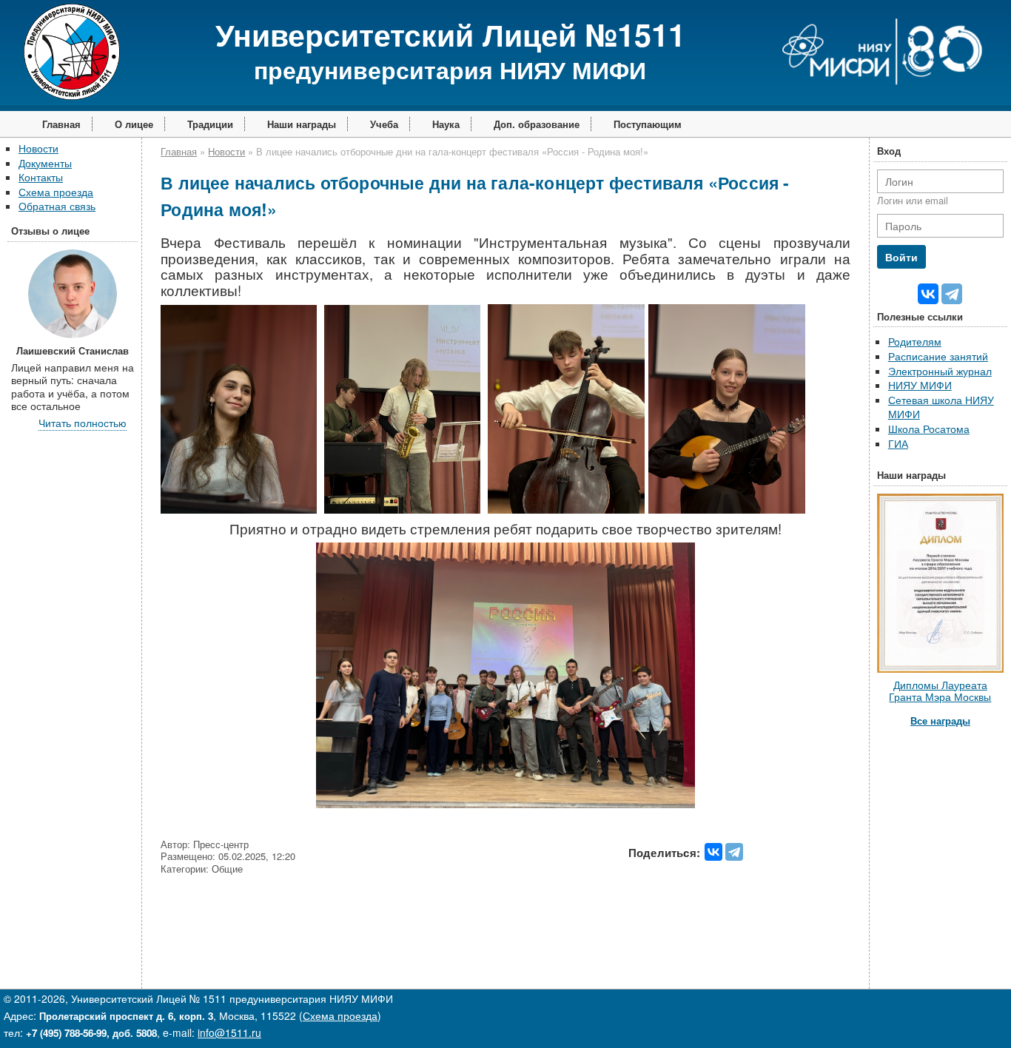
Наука (446, 124)
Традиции (210, 124)
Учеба (384, 124)
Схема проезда (56, 191)
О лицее (134, 124)
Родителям (914, 341)
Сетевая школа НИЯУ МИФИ (941, 407)
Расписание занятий (938, 356)
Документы (45, 162)
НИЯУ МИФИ (920, 384)
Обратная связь (57, 205)
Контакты (41, 176)
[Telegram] (734, 852)
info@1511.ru (229, 1032)
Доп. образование (537, 124)
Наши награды (301, 124)
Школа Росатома (929, 428)
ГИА (898, 443)
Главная (61, 124)
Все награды (940, 720)
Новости (38, 148)
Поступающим (648, 124)
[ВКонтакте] (713, 852)
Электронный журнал (940, 370)
